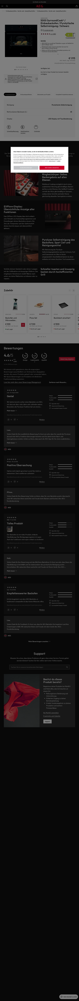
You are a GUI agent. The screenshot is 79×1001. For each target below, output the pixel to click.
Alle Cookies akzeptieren (52, 167)
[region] (39, 160)
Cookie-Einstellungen (26, 167)
